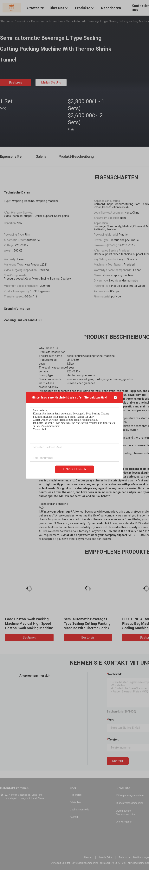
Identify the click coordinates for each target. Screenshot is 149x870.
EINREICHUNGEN (74, 469)
